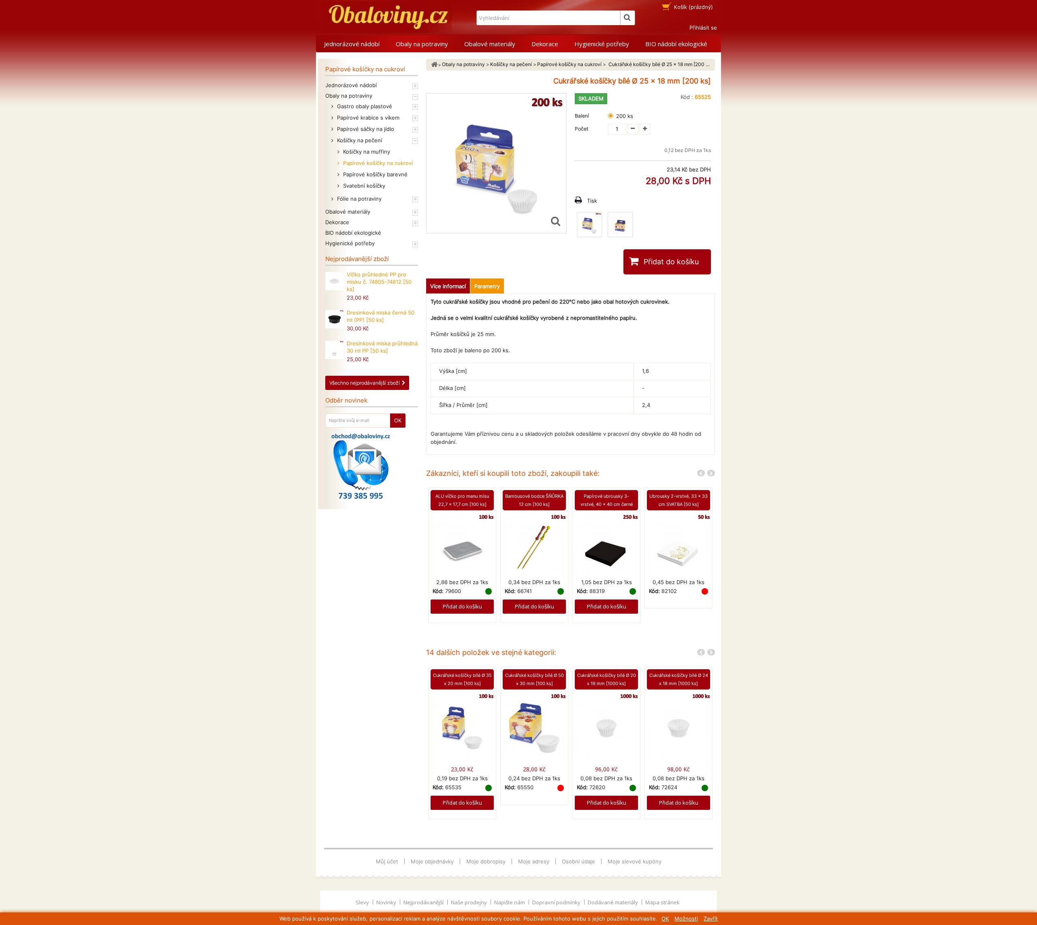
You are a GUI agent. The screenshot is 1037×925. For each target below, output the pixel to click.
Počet (581, 129)
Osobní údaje (578, 861)
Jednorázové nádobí (352, 44)
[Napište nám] (360, 466)
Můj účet (387, 861)
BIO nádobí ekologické (676, 44)
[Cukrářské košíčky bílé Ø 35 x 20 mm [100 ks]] (462, 725)
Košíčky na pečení (358, 140)
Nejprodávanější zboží (357, 259)
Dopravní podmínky (557, 902)
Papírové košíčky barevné (374, 174)
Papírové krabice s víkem (367, 117)
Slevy (363, 902)
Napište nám (510, 902)
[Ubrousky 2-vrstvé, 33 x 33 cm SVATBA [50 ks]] (678, 545)
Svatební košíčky (363, 185)
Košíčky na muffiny (365, 151)
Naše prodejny (469, 902)
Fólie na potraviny (358, 198)
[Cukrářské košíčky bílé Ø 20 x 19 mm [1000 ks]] (606, 725)
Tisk (592, 200)
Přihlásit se (703, 27)
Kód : (687, 97)
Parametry (487, 286)
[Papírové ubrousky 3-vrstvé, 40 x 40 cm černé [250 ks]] (606, 545)
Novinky (386, 902)
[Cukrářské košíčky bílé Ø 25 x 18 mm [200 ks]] (589, 224)
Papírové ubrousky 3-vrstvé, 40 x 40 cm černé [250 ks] (606, 504)
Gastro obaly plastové (363, 106)
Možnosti (686, 918)
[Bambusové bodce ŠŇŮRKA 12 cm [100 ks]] (534, 545)
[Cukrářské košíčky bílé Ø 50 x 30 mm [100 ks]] (534, 725)
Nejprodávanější (424, 902)
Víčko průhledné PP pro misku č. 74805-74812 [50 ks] (379, 281)
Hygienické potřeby (601, 44)
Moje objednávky (432, 861)
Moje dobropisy (486, 861)
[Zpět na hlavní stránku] (434, 65)
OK (665, 918)
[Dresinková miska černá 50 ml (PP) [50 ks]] (334, 319)
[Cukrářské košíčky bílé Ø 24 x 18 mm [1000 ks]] (678, 725)
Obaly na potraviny (422, 44)
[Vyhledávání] (627, 18)
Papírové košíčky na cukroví (377, 163)
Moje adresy (533, 861)
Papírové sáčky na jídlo (364, 129)
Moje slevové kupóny (634, 861)
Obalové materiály (489, 44)
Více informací (448, 286)
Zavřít (711, 918)
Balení (583, 116)
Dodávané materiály (613, 902)
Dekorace (544, 44)
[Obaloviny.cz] (387, 17)
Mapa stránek (662, 902)
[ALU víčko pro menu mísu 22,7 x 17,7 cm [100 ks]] (462, 545)
